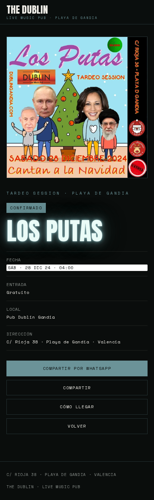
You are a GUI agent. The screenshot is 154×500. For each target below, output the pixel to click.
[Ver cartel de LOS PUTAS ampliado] (77, 107)
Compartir (77, 388)
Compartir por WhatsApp (77, 368)
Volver (77, 426)
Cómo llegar (77, 407)
